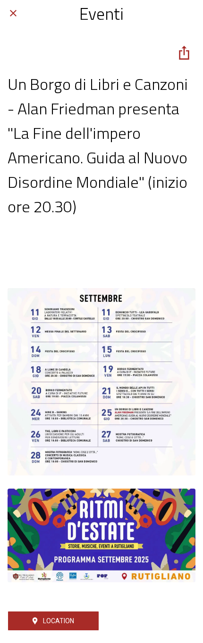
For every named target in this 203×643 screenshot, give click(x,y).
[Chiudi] (13, 13)
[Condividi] (184, 52)
